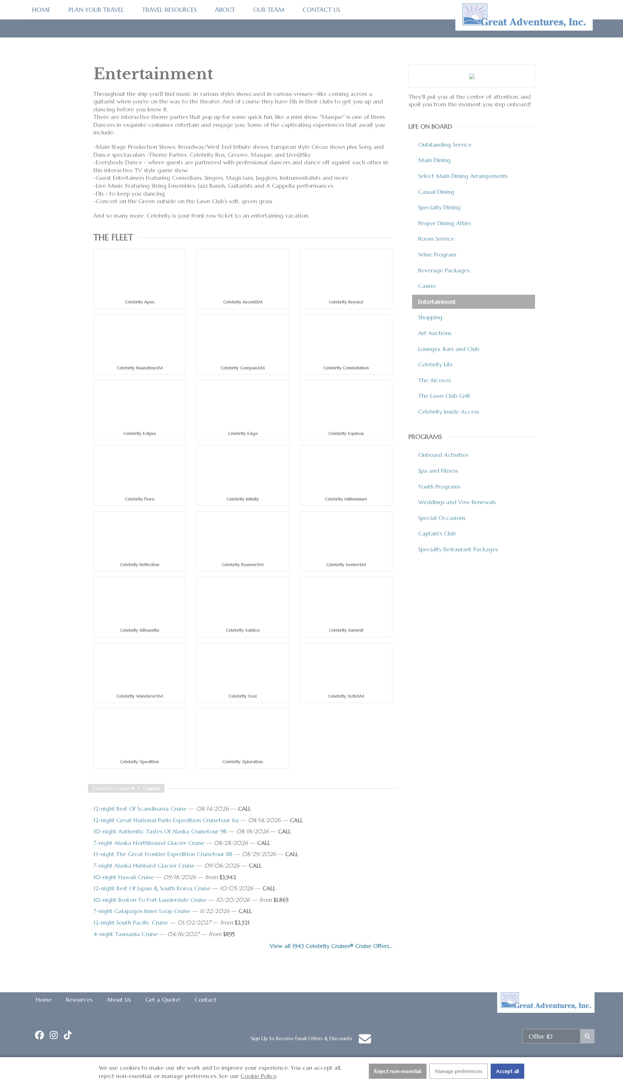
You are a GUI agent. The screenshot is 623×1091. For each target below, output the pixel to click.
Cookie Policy (258, 1075)
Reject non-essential (397, 1071)
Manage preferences (458, 1071)
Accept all (507, 1071)
